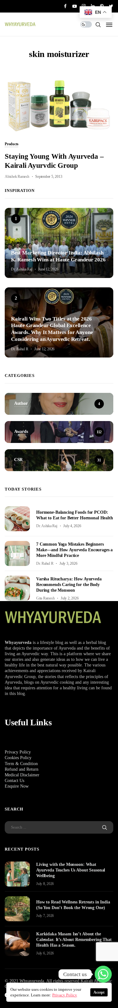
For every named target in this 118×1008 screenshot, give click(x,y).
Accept (98, 992)
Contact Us (14, 780)
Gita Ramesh (45, 598)
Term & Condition (21, 763)
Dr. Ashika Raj (21, 269)
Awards (17, 243)
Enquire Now (17, 786)
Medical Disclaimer (22, 775)
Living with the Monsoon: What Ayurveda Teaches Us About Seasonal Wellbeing (70, 870)
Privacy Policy (18, 752)
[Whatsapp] (103, 974)
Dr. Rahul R (19, 349)
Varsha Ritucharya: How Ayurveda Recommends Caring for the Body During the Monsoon (69, 585)
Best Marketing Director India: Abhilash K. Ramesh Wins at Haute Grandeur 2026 (58, 256)
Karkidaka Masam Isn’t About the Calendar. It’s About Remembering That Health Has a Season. (74, 940)
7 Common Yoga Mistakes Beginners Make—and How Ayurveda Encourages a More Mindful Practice (74, 550)
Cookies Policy (18, 757)
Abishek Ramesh (17, 176)
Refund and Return (21, 769)
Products (12, 144)
